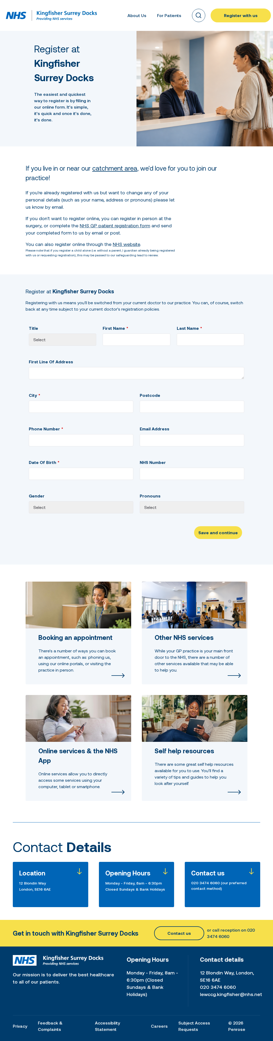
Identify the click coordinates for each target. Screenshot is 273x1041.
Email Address (154, 428)
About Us (136, 15)
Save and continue (218, 532)
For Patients (169, 15)
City (33, 395)
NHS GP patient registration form (115, 225)
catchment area (114, 168)
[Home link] (16, 15)
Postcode (150, 395)
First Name (114, 328)
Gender (37, 495)
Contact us (179, 933)
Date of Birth (42, 462)
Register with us (241, 15)
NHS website (126, 244)
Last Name (188, 328)
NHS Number (153, 462)
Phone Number (44, 428)
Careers (159, 1025)
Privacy (20, 1025)
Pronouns (150, 495)
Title (33, 328)
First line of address (51, 361)
